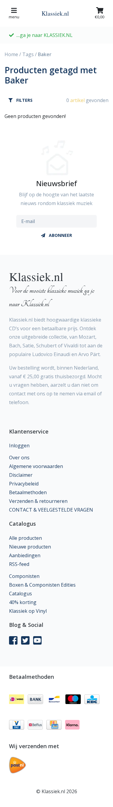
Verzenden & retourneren (38, 501)
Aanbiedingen (24, 555)
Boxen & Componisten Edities (42, 585)
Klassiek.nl (55, 13)
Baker (45, 54)
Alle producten (25, 538)
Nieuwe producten (30, 546)
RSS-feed (19, 564)
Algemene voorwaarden (36, 466)
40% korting (22, 602)
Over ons (19, 457)
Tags (28, 54)
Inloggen (19, 445)
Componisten (24, 576)
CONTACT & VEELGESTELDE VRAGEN (51, 509)
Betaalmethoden (28, 492)
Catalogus (20, 593)
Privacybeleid (24, 483)
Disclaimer (21, 475)
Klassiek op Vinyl (28, 611)
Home (11, 54)
